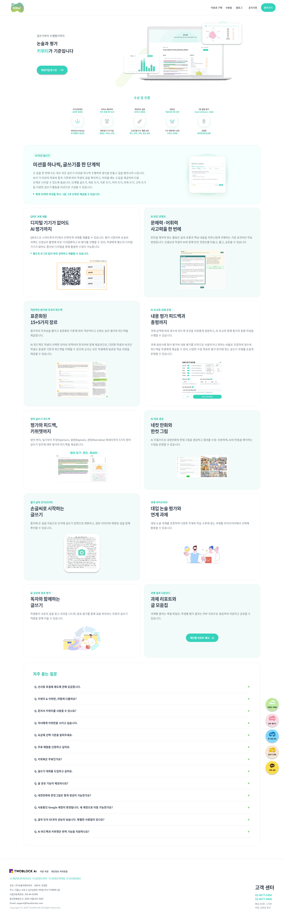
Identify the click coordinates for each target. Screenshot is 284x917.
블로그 (239, 7)
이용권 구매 (216, 7)
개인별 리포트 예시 (200, 637)
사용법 (228, 7)
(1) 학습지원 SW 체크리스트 (20, 878)
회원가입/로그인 (49, 70)
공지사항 (252, 7)
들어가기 (268, 7)
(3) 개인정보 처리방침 (56, 878)
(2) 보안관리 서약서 (39, 878)
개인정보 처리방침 (59, 871)
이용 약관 (44, 871)
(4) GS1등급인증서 (73, 878)
